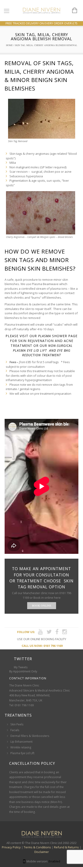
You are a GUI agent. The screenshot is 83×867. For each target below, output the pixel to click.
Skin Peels (17, 724)
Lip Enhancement (21, 742)
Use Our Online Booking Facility (41, 639)
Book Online (41, 605)
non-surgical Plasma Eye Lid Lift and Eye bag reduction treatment (43, 350)
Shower (52, 336)
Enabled (54, 861)
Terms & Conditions (37, 847)
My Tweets (21, 667)
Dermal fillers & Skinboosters (29, 736)
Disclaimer (41, 852)
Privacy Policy (11, 847)
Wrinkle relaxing (20, 747)
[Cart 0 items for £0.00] (72, 10)
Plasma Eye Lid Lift (22, 753)
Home (9, 45)
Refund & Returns (66, 847)
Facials (14, 730)
